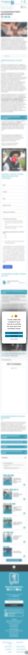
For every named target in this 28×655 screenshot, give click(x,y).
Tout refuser (14, 336)
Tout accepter (14, 333)
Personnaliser (14, 339)
